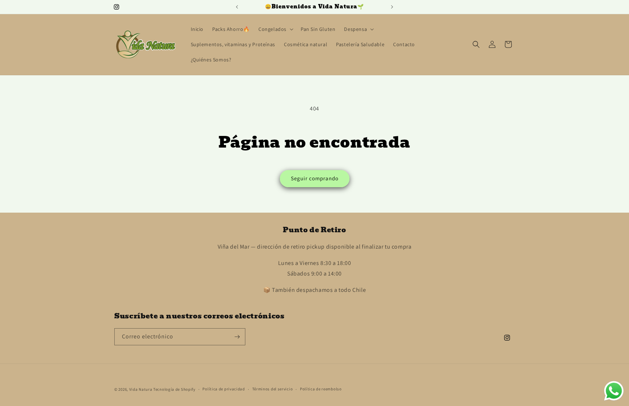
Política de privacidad (223, 388)
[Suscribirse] (237, 336)
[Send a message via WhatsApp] (613, 390)
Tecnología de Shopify (174, 389)
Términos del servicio (272, 388)
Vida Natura (141, 389)
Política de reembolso (321, 388)
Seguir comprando (315, 178)
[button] (275, 29)
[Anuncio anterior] (237, 7)
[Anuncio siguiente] (392, 7)
